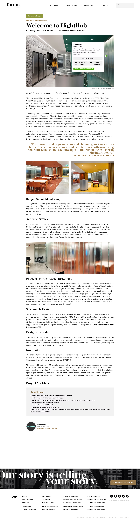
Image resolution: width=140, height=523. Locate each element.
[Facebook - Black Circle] (115, 496)
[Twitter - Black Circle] (123, 496)
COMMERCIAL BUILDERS (96, 506)
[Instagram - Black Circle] (119, 496)
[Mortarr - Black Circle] (111, 496)
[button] (34, 16)
